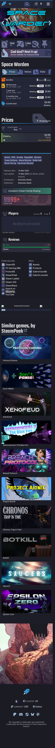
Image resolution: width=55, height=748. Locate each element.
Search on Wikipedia (10, 289)
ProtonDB (10, 271)
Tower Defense (10, 160)
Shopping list (44, 121)
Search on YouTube (10, 293)
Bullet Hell (37, 160)
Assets (36, 264)
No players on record (26, 224)
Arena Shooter (25, 160)
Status (38, 706)
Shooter (37, 157)
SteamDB (10, 264)
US (32, 701)
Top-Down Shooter (25, 163)
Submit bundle (40, 271)
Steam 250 (11, 282)
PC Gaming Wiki (13, 268)
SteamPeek (11, 275)
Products (37, 268)
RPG (13, 157)
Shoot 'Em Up (10, 163)
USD (21, 706)
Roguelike (28, 157)
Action (7, 157)
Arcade (20, 157)
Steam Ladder (12, 278)
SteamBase (11, 285)
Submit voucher (40, 275)
